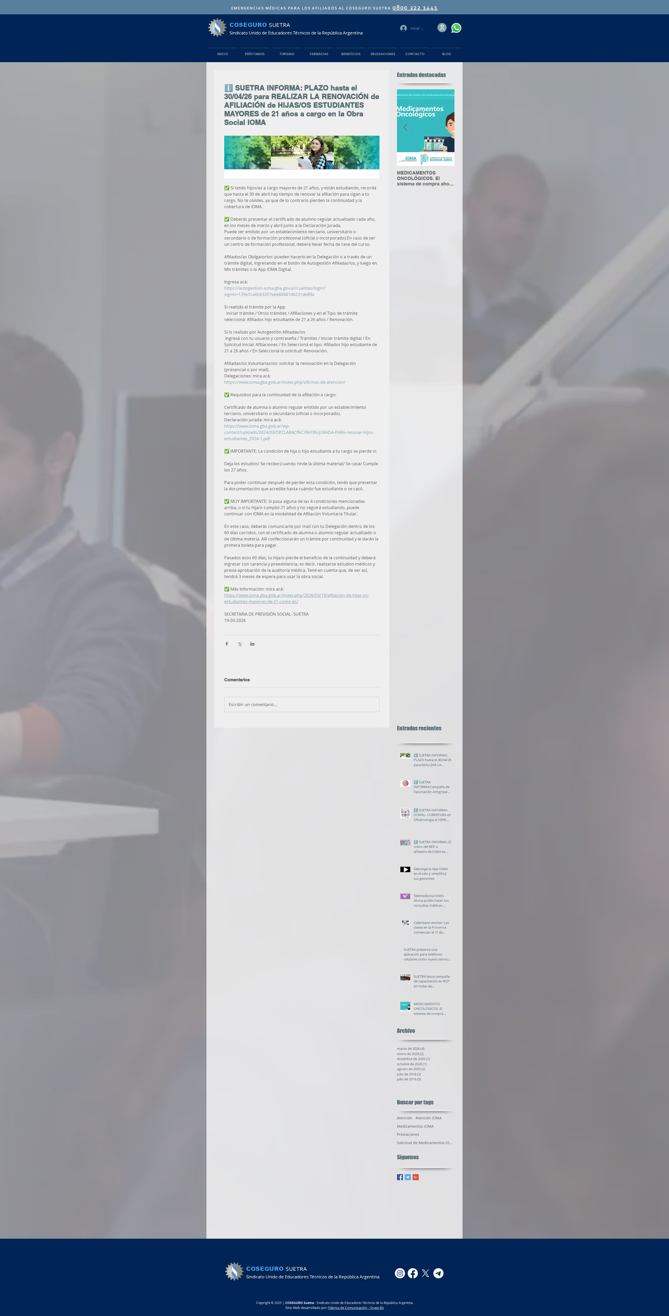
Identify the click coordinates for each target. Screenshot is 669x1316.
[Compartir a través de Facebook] (226, 643)
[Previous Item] (405, 128)
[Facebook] (413, 1273)
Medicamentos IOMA (415, 1126)
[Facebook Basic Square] (400, 1177)
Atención (404, 1117)
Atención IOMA (429, 1117)
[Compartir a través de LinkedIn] (252, 643)
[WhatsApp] (456, 28)
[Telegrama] (438, 1273)
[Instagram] (400, 1273)
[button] (442, 27)
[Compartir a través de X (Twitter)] (239, 643)
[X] (425, 1273)
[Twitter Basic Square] (408, 1177)
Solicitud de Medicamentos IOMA (425, 1142)
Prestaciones (408, 1134)
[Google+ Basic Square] (416, 1177)
